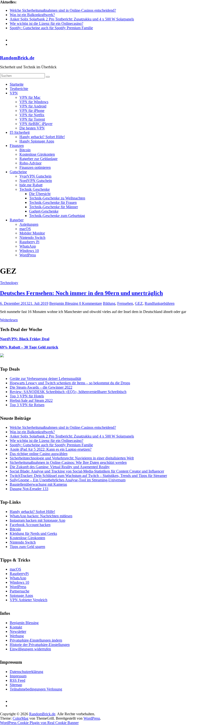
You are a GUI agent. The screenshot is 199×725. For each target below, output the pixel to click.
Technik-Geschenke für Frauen (53, 202)
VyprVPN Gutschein (35, 176)
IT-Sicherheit (20, 132)
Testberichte (19, 89)
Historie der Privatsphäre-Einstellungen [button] (40, 645)
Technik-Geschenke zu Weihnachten (57, 198)
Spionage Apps (21, 595)
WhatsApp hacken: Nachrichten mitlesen (41, 516)
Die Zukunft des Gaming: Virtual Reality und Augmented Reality (60, 467)
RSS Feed (17, 680)
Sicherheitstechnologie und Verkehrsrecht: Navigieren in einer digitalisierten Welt (72, 458)
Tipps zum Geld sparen (27, 547)
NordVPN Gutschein (35, 181)
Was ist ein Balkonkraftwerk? (32, 15)
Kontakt (16, 627)
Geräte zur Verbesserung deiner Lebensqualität (45, 378)
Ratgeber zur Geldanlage (38, 159)
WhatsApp (27, 246)
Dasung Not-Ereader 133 (29, 489)
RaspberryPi (19, 574)
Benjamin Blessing (64, 303)
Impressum (18, 676)
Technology (9, 283)
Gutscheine (18, 172)
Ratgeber (17, 220)
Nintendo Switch (32, 237)
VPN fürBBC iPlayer (35, 124)
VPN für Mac (30, 97)
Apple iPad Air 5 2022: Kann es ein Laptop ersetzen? (50, 449)
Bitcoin (25, 150)
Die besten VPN (32, 128)
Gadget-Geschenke (43, 211)
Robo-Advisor (30, 163)
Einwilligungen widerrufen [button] (30, 649)
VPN (14, 93)
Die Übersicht (39, 194)
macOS (25, 229)
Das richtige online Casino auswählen (38, 454)
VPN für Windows (33, 102)
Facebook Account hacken (30, 525)
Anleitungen (28, 224)
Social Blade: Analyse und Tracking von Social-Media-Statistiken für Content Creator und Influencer (87, 471)
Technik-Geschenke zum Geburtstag (57, 216)
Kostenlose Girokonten (37, 154)
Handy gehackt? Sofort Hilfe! (42, 137)
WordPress (27, 255)
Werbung (17, 636)
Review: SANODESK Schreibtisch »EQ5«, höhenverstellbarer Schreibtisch (68, 392)
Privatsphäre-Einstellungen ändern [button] (36, 640)
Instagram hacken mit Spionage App (37, 520)
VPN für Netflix (31, 115)
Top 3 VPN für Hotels (27, 396)
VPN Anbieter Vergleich (28, 600)
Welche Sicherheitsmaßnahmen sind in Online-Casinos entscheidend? (63, 10)
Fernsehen (125, 303)
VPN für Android (32, 106)
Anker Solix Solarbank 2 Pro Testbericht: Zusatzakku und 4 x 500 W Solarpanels (72, 19)
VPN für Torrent (32, 119)
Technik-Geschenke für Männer (53, 207)
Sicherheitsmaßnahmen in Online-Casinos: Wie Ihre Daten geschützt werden (68, 462)
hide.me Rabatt (30, 185)
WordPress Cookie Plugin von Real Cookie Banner (39, 723)
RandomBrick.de (17, 57)
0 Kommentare (90, 303)
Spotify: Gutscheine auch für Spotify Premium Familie (51, 28)
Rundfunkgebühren (159, 303)
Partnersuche (19, 591)
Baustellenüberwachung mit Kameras (38, 484)
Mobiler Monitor (32, 233)
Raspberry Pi (29, 242)
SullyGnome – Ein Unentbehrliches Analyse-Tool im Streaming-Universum (67, 480)
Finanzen (17, 145)
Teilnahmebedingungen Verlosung (36, 689)
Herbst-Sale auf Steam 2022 (31, 400)
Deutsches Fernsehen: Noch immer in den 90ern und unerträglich (81, 293)
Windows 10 (29, 251)
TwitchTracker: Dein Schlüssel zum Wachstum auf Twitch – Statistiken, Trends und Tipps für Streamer (88, 476)
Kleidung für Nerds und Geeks (33, 533)
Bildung (109, 303)
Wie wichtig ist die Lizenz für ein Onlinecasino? (46, 23)
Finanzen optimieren (35, 167)
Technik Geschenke (34, 189)
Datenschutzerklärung (26, 672)
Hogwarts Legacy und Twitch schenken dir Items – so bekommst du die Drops (70, 383)
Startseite (17, 84)
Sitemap (16, 685)
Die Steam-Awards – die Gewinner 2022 (41, 387)
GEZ (139, 303)
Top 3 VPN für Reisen (27, 405)
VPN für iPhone (31, 110)
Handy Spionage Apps (36, 141)
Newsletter (18, 631)
